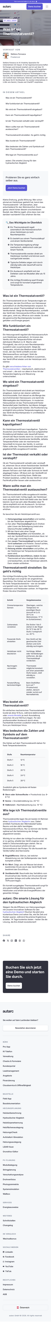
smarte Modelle (14, 715)
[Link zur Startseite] (7, 6)
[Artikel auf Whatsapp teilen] (24, 940)
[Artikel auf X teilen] (8, 940)
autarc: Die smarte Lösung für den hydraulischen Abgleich (21, 161)
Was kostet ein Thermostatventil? (20, 140)
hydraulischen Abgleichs (19, 821)
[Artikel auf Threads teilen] (20, 940)
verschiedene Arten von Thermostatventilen (17, 367)
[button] (47, 6)
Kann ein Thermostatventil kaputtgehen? (24, 115)
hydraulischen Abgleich (13, 912)
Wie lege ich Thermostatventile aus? (22, 155)
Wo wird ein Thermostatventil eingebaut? (24, 109)
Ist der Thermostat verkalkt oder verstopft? (25, 121)
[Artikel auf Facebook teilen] (4, 940)
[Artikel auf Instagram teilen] (12, 940)
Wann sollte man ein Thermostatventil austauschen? (22, 128)
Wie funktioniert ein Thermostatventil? (23, 103)
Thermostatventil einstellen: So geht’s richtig (25, 135)
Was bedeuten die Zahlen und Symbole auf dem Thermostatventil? (25, 147)
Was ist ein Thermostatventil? (19, 98)
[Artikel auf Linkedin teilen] (16, 940)
